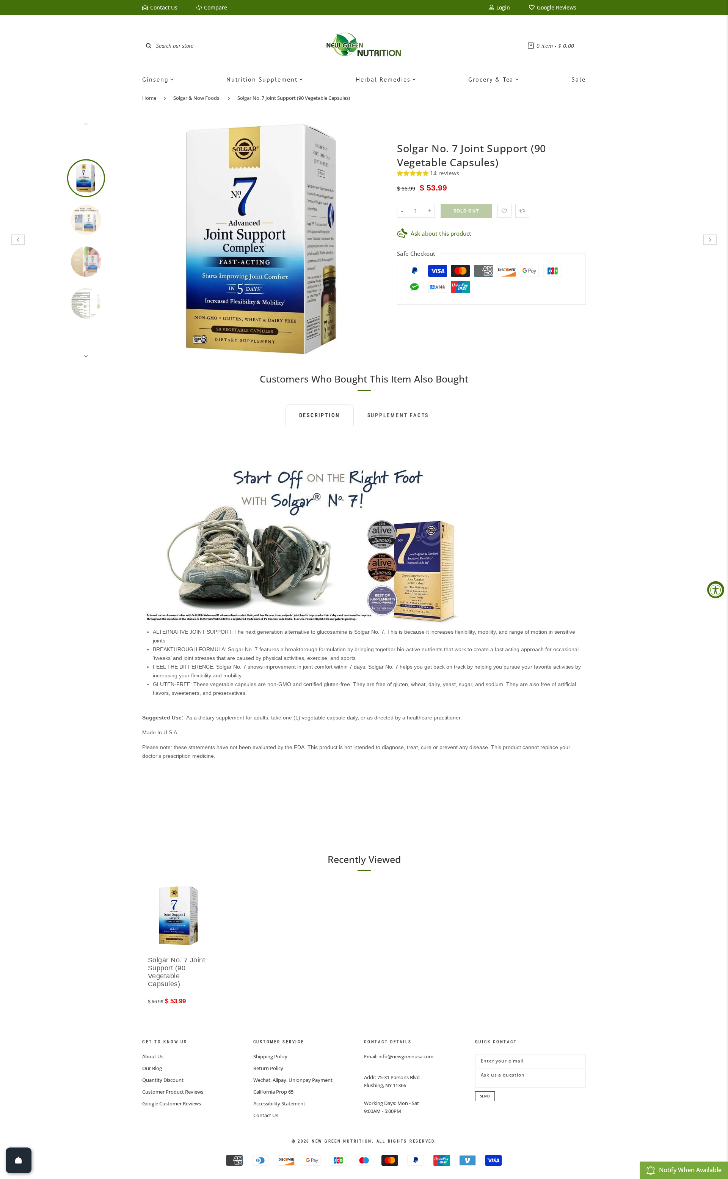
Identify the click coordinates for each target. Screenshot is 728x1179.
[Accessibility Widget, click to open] (715, 589)
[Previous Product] (18, 240)
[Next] (374, 240)
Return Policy (268, 1068)
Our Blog (152, 1068)
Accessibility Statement (279, 1103)
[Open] (18, 1160)
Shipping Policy (270, 1056)
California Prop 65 (273, 1091)
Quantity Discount (163, 1080)
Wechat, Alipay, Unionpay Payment (293, 1080)
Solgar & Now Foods (196, 97)
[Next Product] (710, 240)
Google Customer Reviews (171, 1103)
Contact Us (265, 1115)
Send (485, 1096)
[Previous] (152, 240)
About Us (152, 1056)
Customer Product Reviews (172, 1091)
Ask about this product (441, 233)
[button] (413, 173)
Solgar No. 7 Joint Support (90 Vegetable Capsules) (293, 97)
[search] (148, 45)
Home (149, 97)
